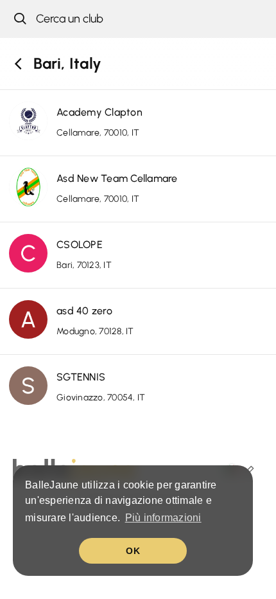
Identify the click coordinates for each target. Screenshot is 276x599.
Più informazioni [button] (163, 517)
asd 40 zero (84, 311)
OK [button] (133, 551)
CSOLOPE (79, 244)
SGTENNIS (80, 377)
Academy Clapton (99, 112)
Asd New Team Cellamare (117, 178)
